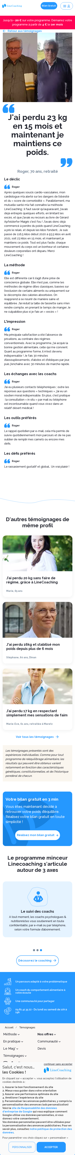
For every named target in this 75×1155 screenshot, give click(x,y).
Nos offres (45, 1034)
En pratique (11, 1041)
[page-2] (41, 950)
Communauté (48, 1041)
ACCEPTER (51, 1147)
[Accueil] (12, 5)
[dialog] (37, 1108)
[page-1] (37, 950)
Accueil (9, 1027)
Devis (42, 1048)
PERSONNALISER (22, 1147)
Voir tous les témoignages (35, 737)
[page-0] (34, 950)
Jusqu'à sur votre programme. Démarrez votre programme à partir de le (37, 22)
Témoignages (27, 1027)
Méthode (10, 1034)
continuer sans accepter (58, 1064)
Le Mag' (9, 1048)
